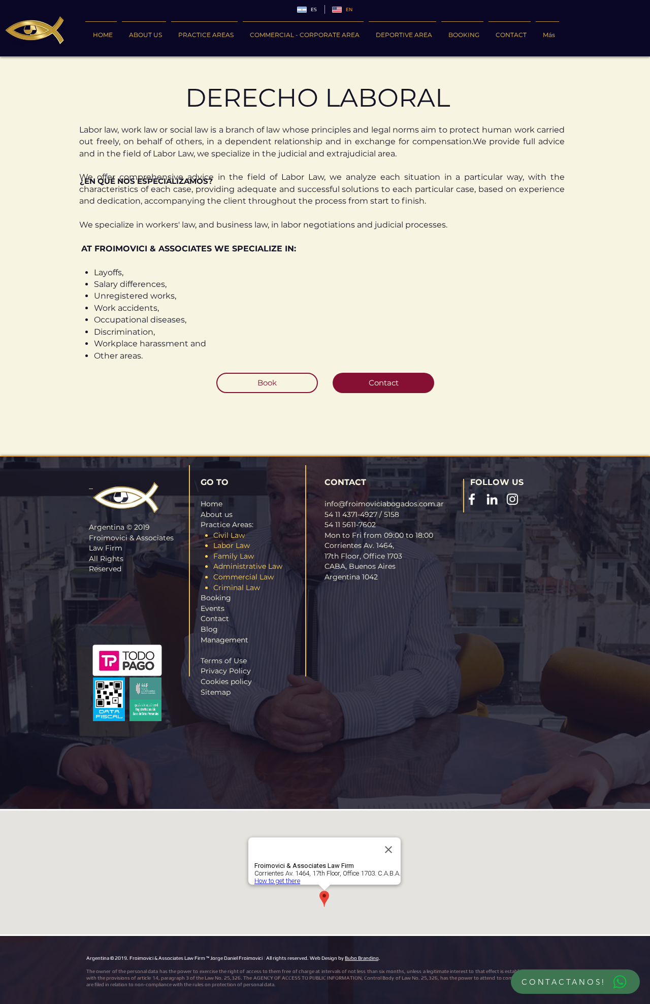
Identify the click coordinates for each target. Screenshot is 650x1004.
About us (217, 514)
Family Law (233, 556)
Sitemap (216, 692)
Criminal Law (236, 587)
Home (211, 503)
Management (224, 639)
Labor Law (231, 545)
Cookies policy (226, 681)
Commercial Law (243, 576)
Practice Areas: (227, 524)
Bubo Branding (362, 958)
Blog (209, 629)
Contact (215, 618)
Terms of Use (224, 660)
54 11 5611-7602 (350, 524)
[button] (204, 30)
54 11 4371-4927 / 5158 (361, 514)
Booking (216, 597)
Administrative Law (247, 566)
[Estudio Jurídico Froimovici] (471, 499)
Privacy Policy (226, 670)
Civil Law (229, 535)
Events (212, 608)
